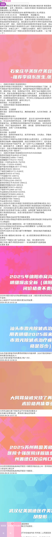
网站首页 (9, 6)
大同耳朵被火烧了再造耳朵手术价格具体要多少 (18, 411)
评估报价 (17, 526)
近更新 (2, 245)
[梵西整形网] (5, 1)
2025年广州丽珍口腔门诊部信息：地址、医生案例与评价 (22, 240)
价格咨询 (10, 528)
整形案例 (47, 6)
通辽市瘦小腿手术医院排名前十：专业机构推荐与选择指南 (23, 242)
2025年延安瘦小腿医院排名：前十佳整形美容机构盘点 (21, 224)
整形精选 (24, 6)
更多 (7, 245)
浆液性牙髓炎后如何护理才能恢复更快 (15, 217)
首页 (11, 8)
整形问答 (39, 6)
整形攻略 (32, 6)
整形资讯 (17, 6)
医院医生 (3, 529)
